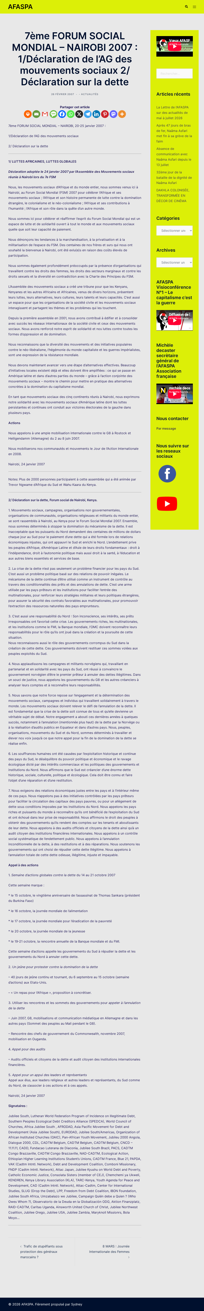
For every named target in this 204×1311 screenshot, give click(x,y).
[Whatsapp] (71, 114)
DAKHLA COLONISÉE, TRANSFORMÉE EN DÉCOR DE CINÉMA (172, 195)
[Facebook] (62, 114)
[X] (79, 114)
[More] (122, 114)
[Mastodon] (113, 114)
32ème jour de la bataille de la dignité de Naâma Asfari (174, 177)
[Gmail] (45, 114)
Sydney (76, 1304)
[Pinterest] (105, 114)
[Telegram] (88, 114)
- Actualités (88, 94)
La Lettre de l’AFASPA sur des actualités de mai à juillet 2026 (172, 112)
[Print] (28, 114)
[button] (186, 6)
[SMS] (53, 114)
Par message (166, 428)
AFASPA (20, 7)
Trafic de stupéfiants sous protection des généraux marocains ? (41, 1251)
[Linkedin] (96, 114)
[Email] (36, 114)
